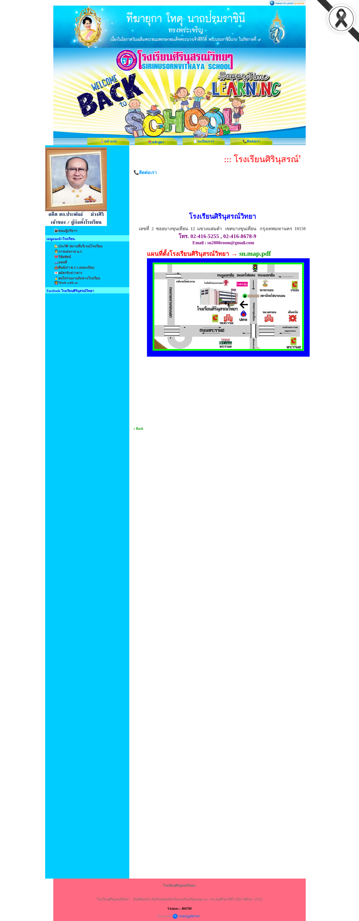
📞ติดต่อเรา (251, 141)
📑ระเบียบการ (203, 141)
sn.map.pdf (255, 253)
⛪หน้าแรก (108, 141)
